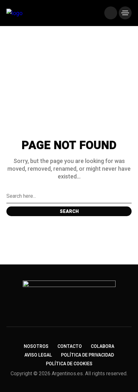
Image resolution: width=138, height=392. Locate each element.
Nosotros (36, 346)
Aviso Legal (38, 355)
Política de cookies (69, 363)
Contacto (69, 346)
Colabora (102, 346)
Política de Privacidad (87, 355)
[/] (110, 12)
